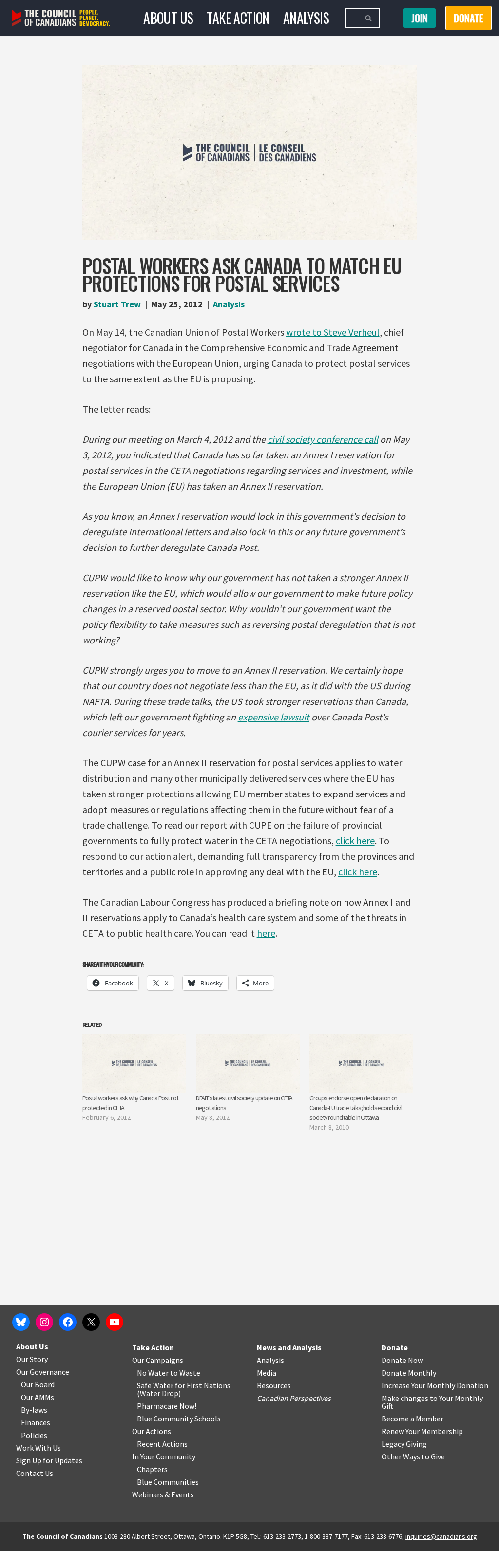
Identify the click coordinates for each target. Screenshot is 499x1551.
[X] (91, 1322)
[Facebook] (68, 1322)
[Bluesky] (21, 1322)
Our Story (32, 1359)
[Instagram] (44, 1322)
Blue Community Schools (179, 1418)
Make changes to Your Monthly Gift (432, 1402)
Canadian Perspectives (294, 1398)
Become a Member (412, 1418)
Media (266, 1373)
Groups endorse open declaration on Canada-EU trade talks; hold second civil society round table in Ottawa (355, 1108)
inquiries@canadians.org (441, 1536)
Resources (274, 1385)
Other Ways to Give (413, 1456)
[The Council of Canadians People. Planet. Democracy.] (61, 18)
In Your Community (163, 1456)
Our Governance (42, 1372)
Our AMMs (37, 1397)
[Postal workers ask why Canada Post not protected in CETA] (134, 1063)
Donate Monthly (409, 1373)
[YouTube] (114, 1322)
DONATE (468, 18)
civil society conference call (323, 439)
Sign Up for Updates (49, 1460)
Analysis (306, 18)
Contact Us (34, 1473)
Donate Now (402, 1360)
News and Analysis (289, 1347)
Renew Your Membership (422, 1431)
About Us (168, 18)
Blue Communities (168, 1482)
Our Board (38, 1384)
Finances (35, 1422)
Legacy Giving (404, 1444)
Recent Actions (162, 1444)
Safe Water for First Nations (183, 1385)
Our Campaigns (157, 1360)
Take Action (238, 18)
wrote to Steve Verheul (333, 332)
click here (355, 840)
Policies (34, 1435)
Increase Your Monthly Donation (435, 1385)
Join (419, 18)
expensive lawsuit (273, 717)
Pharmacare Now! (166, 1406)
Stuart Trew (117, 304)
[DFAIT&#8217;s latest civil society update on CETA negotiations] (248, 1063)
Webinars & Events (163, 1494)
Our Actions (151, 1431)
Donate (395, 1347)
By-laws (34, 1410)
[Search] (369, 18)
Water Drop (159, 1393)
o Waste (186, 1373)
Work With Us (38, 1448)
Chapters (152, 1469)
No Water (153, 1373)
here (266, 933)
